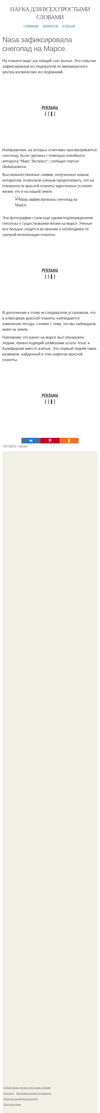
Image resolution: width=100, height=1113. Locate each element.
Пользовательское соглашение (33, 1093)
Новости (50, 25)
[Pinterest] (50, 440)
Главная (30, 25)
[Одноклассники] (69, 440)
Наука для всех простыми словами (50, 13)
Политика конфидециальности (20, 1098)
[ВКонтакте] (30, 440)
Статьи (68, 25)
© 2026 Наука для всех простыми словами (27, 1087)
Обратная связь (12, 1104)
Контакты (8, 1093)
